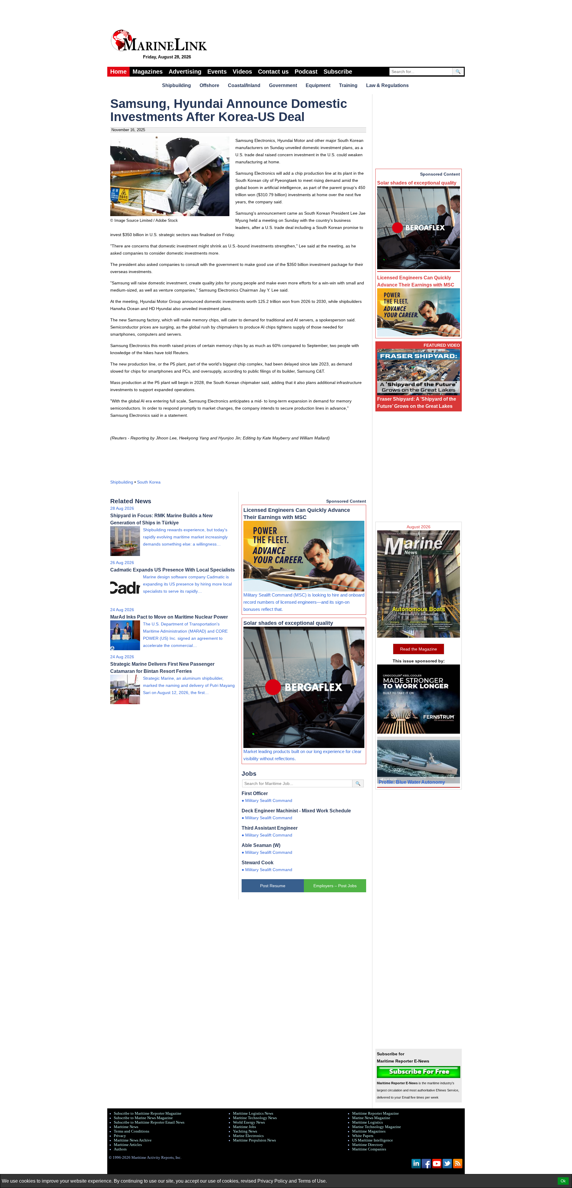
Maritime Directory (367, 1145)
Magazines (148, 71)
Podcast (306, 71)
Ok (563, 1181)
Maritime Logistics (367, 1122)
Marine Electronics (248, 1136)
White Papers (362, 1136)
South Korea (149, 482)
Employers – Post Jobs (335, 885)
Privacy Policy (272, 1181)
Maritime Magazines (369, 1131)
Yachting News (245, 1131)
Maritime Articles (128, 1145)
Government (283, 85)
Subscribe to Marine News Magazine (143, 1118)
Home (118, 71)
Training (348, 85)
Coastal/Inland (244, 85)
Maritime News (126, 1127)
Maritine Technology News (255, 1118)
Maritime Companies (369, 1149)
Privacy (120, 1136)
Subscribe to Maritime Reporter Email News (149, 1122)
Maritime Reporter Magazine (375, 1113)
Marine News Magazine (371, 1118)
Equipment (318, 85)
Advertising (185, 71)
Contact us (273, 71)
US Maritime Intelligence (372, 1140)
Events (217, 71)
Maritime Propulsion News (254, 1140)
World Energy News (249, 1122)
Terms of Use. (312, 1181)
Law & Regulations (387, 85)
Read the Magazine (418, 649)
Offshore (209, 85)
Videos (242, 71)
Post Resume (272, 885)
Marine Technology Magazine (376, 1127)
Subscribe (338, 71)
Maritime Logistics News (253, 1113)
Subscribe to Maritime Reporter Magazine (147, 1113)
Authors (120, 1149)
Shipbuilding (176, 85)
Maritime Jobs (244, 1127)
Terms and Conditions (131, 1131)
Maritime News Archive (133, 1140)
